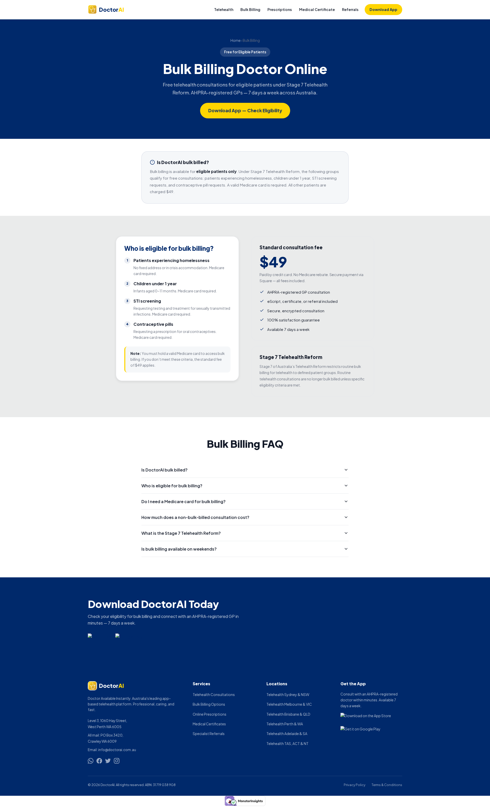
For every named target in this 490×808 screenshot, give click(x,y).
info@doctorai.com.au (117, 750)
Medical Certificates (209, 724)
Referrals (350, 9)
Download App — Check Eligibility (245, 110)
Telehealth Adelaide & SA (286, 733)
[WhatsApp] (90, 761)
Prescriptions (279, 9)
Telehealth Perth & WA (284, 724)
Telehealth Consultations (214, 694)
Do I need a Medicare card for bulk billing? (183, 501)
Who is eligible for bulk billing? (171, 485)
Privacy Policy (354, 785)
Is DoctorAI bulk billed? (164, 470)
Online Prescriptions (209, 714)
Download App (383, 9)
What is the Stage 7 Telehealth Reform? (181, 533)
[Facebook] (99, 761)
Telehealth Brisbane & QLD (288, 714)
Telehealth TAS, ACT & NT (287, 743)
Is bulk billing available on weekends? (179, 549)
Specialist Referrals (209, 733)
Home (235, 40)
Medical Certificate (317, 9)
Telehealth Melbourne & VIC (289, 704)
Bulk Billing (250, 9)
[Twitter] (108, 761)
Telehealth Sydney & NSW (287, 694)
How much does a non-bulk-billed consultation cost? (195, 517)
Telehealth (223, 9)
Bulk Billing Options (209, 704)
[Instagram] (116, 761)
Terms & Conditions (387, 785)
